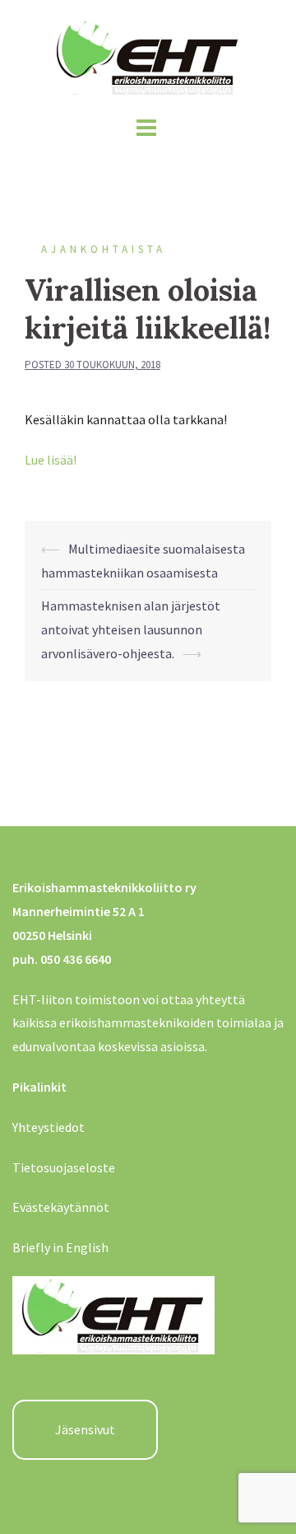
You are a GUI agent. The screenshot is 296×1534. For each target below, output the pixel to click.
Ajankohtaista (103, 249)
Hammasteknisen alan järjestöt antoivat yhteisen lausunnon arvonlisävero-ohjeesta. (130, 629)
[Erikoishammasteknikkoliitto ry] (148, 53)
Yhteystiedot (48, 1127)
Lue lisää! (50, 459)
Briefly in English (60, 1247)
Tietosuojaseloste (63, 1167)
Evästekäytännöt (60, 1207)
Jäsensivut (85, 1429)
